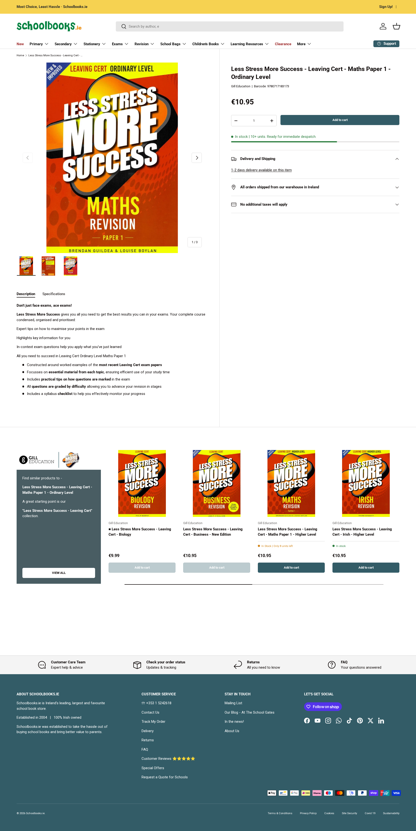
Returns (148, 740)
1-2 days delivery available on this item (261, 170)
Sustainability (391, 813)
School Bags (170, 44)
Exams (117, 44)
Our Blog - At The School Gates (249, 712)
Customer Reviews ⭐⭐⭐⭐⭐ (168, 758)
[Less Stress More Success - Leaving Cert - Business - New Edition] (216, 483)
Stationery (92, 44)
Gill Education (240, 86)
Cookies (329, 813)
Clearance (283, 44)
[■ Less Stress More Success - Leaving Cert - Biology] (142, 483)
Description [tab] (26, 294)
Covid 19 (370, 813)
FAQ (145, 749)
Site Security (349, 813)
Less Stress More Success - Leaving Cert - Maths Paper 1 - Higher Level (287, 532)
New (20, 44)
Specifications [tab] (53, 294)
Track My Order (153, 721)
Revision (142, 44)
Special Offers (153, 768)
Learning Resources (247, 44)
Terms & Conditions (280, 813)
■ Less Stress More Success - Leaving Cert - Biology (140, 532)
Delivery (148, 731)
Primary (36, 44)
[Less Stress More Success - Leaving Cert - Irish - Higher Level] (365, 483)
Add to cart (340, 120)
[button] (396, 26)
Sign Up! (386, 7)
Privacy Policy (308, 813)
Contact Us (150, 712)
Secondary (63, 44)
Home (20, 55)
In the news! (234, 721)
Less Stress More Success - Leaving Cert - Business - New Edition (213, 532)
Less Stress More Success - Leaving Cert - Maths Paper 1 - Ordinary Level (55, 55)
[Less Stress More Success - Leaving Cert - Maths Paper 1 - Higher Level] (291, 483)
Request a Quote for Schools (165, 777)
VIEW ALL (59, 573)
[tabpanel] (112, 354)
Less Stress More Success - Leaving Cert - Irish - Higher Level (362, 532)
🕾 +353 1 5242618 (156, 703)
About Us (232, 731)
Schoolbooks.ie (35, 813)
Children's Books (205, 44)
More (301, 44)
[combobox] (230, 26)
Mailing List (233, 703)
